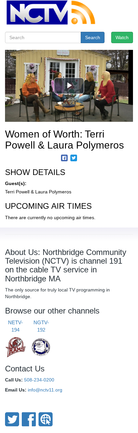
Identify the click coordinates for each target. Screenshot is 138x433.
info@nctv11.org (45, 390)
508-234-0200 (39, 379)
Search (92, 37)
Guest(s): (15, 183)
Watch (122, 37)
